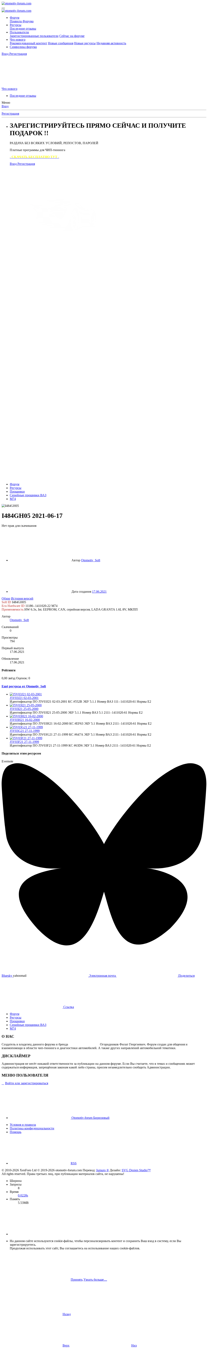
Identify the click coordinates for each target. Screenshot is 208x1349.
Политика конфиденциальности (32, 1128)
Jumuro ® (102, 1170)
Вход (5, 106)
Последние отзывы (23, 28)
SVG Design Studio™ (136, 1170)
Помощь (15, 1132)
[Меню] (3, 8)
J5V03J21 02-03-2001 (24, 698)
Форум (14, 17)
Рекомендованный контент (28, 43)
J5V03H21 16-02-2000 (25, 720)
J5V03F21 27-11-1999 (24, 742)
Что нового (17, 39)
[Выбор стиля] (32, 85)
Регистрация (10, 113)
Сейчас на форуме (71, 36)
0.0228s (23, 1195)
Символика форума (23, 47)
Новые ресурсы (85, 43)
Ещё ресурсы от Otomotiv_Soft (24, 686)
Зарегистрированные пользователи (34, 36)
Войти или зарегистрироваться (26, 1083)
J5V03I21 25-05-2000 (24, 709)
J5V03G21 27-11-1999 (25, 731)
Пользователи (19, 32)
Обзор (6, 598)
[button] (40, 1234)
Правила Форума (22, 21)
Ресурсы (15, 25)
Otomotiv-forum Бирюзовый (90, 1117)
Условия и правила (23, 1124)
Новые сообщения (60, 43)
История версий (22, 598)
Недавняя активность (111, 43)
